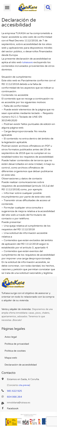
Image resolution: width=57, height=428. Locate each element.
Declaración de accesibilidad (21, 364)
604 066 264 (14, 396)
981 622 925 (14, 390)
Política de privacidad (17, 343)
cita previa (24, 385)
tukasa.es (27, 62)
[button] (7, 7)
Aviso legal (11, 336)
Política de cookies (15, 350)
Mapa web (11, 357)
